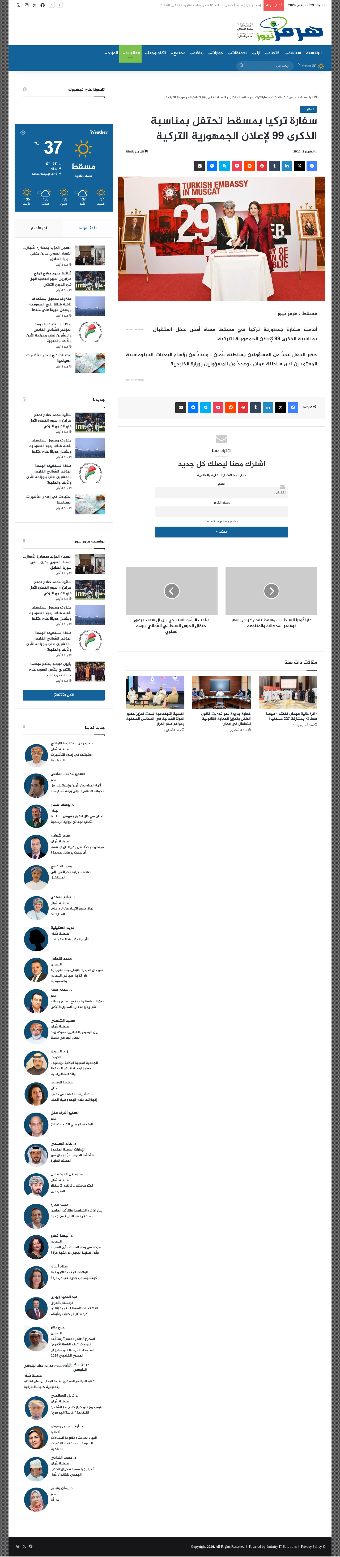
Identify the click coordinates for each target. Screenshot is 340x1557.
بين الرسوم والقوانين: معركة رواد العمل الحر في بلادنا (74, 1035)
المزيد (113, 53)
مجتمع (179, 53)
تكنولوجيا (157, 53)
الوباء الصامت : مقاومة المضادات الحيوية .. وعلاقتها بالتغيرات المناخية (74, 1443)
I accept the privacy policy (221, 521)
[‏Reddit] (249, 166)
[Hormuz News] (279, 29)
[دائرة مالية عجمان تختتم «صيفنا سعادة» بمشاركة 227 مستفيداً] (288, 692)
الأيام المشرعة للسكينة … (69, 939)
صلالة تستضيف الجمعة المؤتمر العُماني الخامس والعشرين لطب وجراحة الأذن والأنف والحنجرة (48, 332)
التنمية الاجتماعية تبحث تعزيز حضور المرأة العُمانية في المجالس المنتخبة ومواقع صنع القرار (155, 719)
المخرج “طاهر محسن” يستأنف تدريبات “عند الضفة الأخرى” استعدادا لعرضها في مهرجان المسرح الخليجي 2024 (73, 1347)
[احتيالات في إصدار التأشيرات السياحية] (90, 363)
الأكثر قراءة (88, 228)
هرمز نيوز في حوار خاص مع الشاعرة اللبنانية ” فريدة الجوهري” (77, 1410)
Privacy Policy (311, 1547)
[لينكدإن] (287, 166)
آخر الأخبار (39, 228)
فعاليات (133, 53)
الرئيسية (314, 53)
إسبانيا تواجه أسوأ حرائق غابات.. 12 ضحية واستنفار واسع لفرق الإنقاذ (211, 5)
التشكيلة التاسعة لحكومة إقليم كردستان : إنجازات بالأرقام (74, 1311)
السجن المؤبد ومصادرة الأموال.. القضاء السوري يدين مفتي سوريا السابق (47, 253)
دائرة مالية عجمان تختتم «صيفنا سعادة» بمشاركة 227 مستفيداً (291, 716)
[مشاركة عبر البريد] (199, 166)
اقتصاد (274, 53)
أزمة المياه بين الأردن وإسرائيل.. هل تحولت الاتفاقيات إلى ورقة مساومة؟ (77, 788)
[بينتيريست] (262, 166)
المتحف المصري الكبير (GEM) (72, 1124)
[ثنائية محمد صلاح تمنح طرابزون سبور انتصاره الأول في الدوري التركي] (90, 281)
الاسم (221, 484)
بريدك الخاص (222, 502)
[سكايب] (224, 166)
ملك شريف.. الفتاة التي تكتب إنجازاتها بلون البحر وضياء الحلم (74, 1097)
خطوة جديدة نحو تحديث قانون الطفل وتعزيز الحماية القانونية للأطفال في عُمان (226, 719)
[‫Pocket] (237, 166)
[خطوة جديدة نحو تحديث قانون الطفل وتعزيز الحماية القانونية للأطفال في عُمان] (221, 692)
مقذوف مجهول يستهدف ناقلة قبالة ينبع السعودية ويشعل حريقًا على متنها (50, 304)
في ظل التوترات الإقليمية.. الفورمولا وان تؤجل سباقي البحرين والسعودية (77, 975)
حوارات (217, 53)
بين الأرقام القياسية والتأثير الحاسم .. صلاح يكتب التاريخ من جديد (76, 1213)
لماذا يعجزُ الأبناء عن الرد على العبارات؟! (72, 911)
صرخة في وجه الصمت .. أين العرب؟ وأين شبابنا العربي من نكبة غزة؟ (76, 1250)
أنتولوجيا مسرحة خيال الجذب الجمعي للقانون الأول (72, 1472)
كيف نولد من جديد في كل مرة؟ (74, 1278)
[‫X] (299, 166)
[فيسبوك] (312, 166)
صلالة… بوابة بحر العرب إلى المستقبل (71, 875)
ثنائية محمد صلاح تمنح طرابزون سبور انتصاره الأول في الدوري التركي (50, 279)
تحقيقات (239, 53)
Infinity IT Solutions (282, 1547)
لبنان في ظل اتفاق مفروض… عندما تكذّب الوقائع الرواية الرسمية (77, 819)
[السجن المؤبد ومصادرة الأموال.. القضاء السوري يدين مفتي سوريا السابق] (90, 255)
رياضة (198, 53)
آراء (257, 53)
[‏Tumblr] (274, 166)
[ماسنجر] (212, 166)
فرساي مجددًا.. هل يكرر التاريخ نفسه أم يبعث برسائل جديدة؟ (77, 850)
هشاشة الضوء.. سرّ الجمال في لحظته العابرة (72, 1158)
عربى (293, 97)
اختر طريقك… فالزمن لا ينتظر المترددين (72, 1188)
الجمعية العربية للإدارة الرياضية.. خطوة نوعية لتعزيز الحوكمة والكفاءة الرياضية (74, 1068)
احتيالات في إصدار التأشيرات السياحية (48, 358)
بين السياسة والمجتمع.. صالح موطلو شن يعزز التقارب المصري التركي (77, 1004)
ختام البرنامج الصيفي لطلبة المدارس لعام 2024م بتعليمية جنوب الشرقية (59, 1384)
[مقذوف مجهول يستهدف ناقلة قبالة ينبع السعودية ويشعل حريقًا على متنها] (90, 306)
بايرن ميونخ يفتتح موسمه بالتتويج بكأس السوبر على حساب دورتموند (50, 669)
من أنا (55, 1500)
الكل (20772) (64, 695)
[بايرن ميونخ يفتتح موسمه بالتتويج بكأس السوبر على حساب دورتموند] (90, 671)
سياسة (294, 53)
